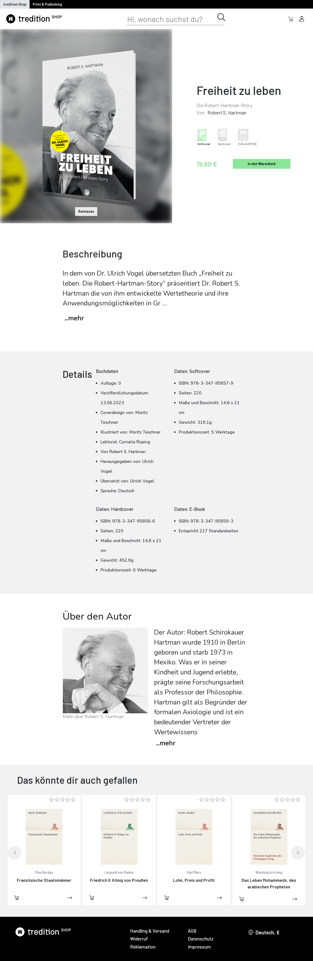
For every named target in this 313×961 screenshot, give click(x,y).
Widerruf (139, 938)
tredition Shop (14, 4)
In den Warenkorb (262, 164)
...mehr (74, 318)
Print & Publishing (47, 4)
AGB (192, 931)
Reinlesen (86, 211)
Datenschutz (200, 938)
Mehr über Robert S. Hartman (93, 717)
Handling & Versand (149, 931)
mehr (165, 743)
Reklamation (143, 947)
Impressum (199, 947)
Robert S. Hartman (227, 112)
